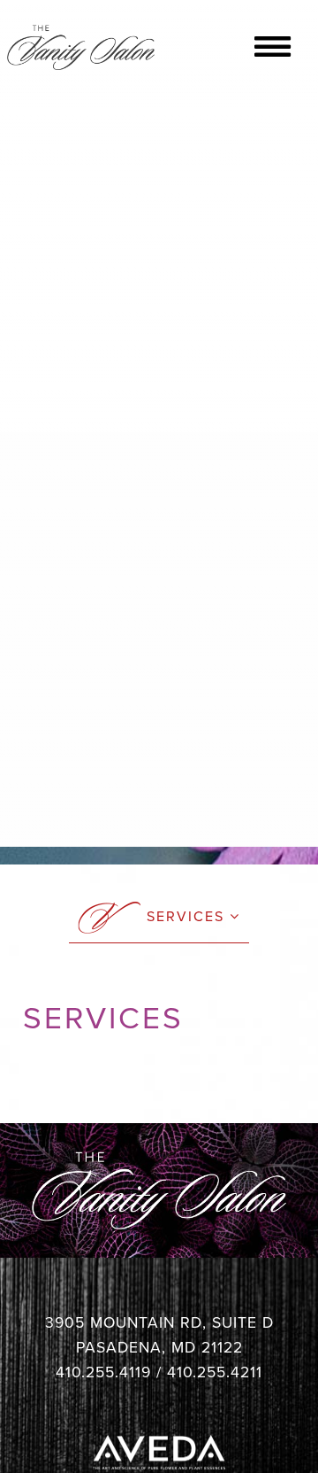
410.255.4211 (214, 1372)
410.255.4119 (103, 1372)
